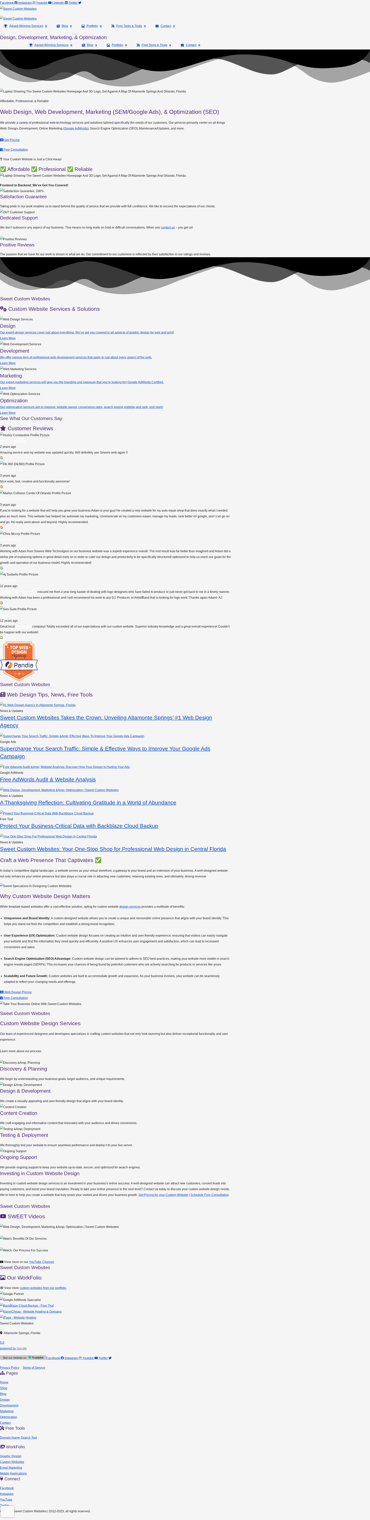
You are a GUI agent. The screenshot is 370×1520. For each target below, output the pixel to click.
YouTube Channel (41, 1262)
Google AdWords (75, 128)
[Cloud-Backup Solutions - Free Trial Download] (27, 1305)
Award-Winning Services (26, 26)
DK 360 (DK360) (11, 469)
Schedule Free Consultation (209, 1195)
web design (23, 626)
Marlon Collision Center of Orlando (23, 499)
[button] (115, 1233)
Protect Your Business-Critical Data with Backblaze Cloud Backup (79, 826)
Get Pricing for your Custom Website (163, 1195)
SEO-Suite (7, 615)
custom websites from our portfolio (43, 1288)
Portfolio (92, 26)
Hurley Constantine (13, 441)
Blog (65, 26)
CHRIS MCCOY (11, 539)
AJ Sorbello (8, 580)
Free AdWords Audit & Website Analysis (48, 779)
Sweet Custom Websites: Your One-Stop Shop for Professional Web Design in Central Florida (113, 849)
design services (130, 906)
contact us (168, 227)
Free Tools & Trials (129, 26)
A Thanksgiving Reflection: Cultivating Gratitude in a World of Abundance (88, 803)
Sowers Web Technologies (18, 591)
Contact (166, 26)
